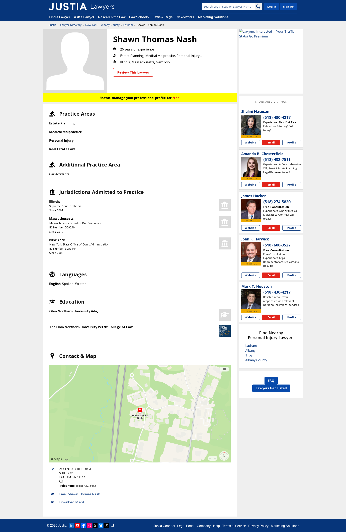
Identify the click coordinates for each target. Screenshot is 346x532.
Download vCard (71, 502)
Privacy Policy (258, 526)
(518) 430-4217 (277, 117)
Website (250, 142)
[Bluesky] (101, 525)
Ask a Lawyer (84, 17)
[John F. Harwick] (251, 252)
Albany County (110, 24)
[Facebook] (83, 525)
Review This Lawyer (133, 72)
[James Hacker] (251, 209)
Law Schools (139, 17)
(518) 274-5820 (277, 201)
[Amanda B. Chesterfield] (251, 167)
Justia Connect (164, 526)
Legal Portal (185, 526)
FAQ (271, 381)
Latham (128, 24)
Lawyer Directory (70, 24)
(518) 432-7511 (277, 159)
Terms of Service (234, 526)
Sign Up (288, 6)
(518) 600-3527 (277, 245)
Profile (291, 142)
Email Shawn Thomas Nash (79, 494)
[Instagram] (89, 525)
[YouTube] (77, 525)
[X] (106, 525)
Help (216, 526)
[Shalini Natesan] (251, 125)
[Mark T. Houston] (251, 299)
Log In (271, 6)
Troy (248, 355)
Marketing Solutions (213, 17)
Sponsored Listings (271, 101)
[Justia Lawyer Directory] (68, 6)
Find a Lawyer (59, 17)
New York (91, 24)
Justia (52, 24)
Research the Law (111, 17)
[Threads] (95, 525)
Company (204, 526)
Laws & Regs (163, 17)
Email (271, 142)
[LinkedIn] (71, 525)
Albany (250, 350)
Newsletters (185, 17)
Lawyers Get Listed (271, 388)
